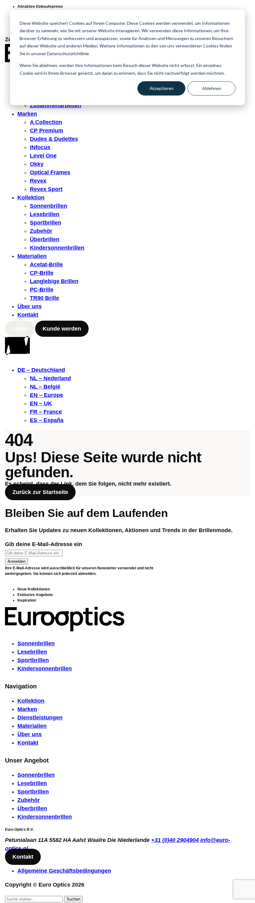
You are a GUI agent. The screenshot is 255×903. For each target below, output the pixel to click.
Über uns (29, 306)
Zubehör (41, 231)
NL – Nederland (50, 378)
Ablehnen (211, 88)
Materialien (32, 256)
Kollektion (30, 197)
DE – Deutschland (41, 370)
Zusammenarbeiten (55, 105)
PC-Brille (41, 290)
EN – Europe (46, 395)
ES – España (46, 420)
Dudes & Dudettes (54, 139)
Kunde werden (62, 329)
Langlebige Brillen (54, 281)
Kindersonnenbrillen (57, 248)
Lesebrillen (44, 214)
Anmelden (16, 561)
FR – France (46, 412)
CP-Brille (41, 273)
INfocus (40, 147)
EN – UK (41, 403)
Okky (37, 164)
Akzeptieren (162, 88)
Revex (38, 181)
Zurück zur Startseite (40, 492)
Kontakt (27, 315)
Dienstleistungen (40, 717)
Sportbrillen (45, 223)
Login (20, 329)
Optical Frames (50, 172)
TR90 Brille (44, 298)
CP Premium (46, 130)
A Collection (46, 122)
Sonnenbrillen (48, 206)
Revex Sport (46, 189)
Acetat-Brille (46, 264)
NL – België (45, 387)
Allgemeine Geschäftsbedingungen (64, 871)
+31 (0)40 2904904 (175, 840)
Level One (43, 156)
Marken (27, 114)
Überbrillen (44, 239)
